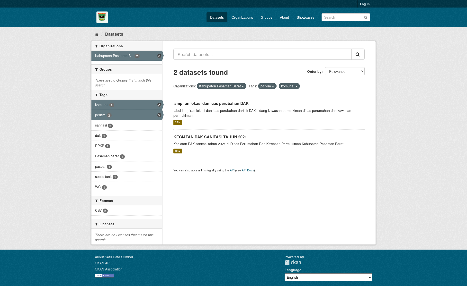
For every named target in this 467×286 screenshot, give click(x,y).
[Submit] (366, 17)
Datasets (217, 17)
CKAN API (102, 263)
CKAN (293, 262)
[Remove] (243, 86)
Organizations (242, 17)
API (232, 170)
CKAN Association (109, 269)
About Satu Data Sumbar (114, 256)
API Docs (248, 170)
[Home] (97, 34)
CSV (177, 122)
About (284, 17)
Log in (365, 3)
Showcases (305, 17)
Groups (266, 17)
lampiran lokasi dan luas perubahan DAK (211, 103)
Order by (314, 71)
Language (293, 269)
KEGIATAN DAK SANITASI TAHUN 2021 (210, 137)
